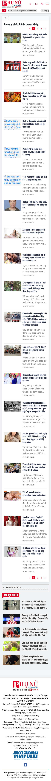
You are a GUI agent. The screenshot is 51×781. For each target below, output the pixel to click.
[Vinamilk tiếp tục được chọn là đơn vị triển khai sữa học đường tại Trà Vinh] (12, 468)
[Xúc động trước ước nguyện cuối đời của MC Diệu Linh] (12, 233)
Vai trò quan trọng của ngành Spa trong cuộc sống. (34, 493)
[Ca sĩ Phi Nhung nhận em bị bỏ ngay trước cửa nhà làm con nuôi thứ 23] (12, 258)
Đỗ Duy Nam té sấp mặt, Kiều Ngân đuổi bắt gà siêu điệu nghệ (34, 37)
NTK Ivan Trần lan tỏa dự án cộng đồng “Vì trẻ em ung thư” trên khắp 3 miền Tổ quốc (33, 552)
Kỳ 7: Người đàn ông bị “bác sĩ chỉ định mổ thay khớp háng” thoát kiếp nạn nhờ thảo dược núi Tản (34, 287)
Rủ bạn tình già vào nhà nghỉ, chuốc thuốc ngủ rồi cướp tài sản (34, 204)
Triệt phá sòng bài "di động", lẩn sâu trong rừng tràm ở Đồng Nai (34, 349)
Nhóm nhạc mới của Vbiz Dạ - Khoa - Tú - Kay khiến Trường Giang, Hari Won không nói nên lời (34, 66)
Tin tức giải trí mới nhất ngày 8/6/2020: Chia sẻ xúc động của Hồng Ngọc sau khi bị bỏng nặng (34, 438)
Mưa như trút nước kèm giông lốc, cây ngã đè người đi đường (33, 151)
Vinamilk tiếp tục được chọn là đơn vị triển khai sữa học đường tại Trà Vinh (34, 467)
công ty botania (13, 587)
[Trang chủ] (5, 18)
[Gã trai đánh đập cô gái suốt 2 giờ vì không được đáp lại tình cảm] (12, 124)
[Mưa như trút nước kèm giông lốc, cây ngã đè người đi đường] (12, 152)
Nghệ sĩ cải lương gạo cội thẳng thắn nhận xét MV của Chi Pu (34, 95)
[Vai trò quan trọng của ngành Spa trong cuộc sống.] (12, 496)
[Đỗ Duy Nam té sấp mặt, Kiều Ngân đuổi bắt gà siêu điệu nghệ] (12, 38)
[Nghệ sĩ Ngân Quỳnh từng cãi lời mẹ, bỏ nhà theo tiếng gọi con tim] (12, 378)
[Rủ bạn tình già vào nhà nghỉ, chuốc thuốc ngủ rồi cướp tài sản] (12, 205)
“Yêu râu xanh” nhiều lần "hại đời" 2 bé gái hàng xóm (34, 178)
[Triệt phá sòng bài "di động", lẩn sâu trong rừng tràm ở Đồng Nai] (12, 350)
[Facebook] (25, 764)
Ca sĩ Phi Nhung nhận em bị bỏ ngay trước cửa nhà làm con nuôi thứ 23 (33, 257)
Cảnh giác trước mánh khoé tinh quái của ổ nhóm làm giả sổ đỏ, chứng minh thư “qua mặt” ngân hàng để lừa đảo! (34, 407)
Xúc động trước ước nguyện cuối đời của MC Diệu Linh (33, 231)
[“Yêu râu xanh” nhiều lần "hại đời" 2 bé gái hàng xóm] (12, 180)
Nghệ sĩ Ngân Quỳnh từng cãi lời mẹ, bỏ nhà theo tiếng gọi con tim (34, 377)
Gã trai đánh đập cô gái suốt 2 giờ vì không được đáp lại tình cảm (34, 123)
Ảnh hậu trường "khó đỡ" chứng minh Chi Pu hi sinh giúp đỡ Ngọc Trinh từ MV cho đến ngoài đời (33, 521)
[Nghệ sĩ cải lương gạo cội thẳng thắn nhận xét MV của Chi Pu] (12, 97)
